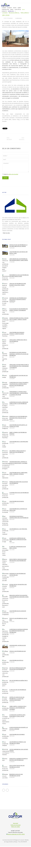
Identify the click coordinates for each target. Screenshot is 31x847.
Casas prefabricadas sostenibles (17, 734)
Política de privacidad (15, 825)
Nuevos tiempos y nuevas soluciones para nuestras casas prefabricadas (17, 560)
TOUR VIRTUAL (18, 9)
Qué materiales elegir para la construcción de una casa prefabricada (18, 517)
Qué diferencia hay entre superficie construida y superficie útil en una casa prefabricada (18, 354)
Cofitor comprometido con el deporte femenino (18, 750)
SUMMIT (19, 7)
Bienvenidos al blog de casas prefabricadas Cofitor (16, 775)
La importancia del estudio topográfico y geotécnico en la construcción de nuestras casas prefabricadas (18, 384)
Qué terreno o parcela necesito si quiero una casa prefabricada (17, 451)
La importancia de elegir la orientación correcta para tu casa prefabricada (18, 402)
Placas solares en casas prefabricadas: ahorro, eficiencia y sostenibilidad (18, 309)
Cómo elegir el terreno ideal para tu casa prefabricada (18, 340)
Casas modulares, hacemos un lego (17, 645)
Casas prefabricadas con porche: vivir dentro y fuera (18, 252)
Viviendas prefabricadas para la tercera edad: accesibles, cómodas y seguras (18, 318)
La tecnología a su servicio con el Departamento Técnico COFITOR (17, 715)
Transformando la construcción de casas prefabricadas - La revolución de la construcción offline (18, 393)
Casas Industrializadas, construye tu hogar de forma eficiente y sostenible (18, 462)
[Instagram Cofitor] (26, 1)
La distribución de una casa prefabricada (19, 492)
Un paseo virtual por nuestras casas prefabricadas (18, 585)
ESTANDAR (9, 7)
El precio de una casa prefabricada (17, 689)
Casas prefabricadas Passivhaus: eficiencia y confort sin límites (16, 333)
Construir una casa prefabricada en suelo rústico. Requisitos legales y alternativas (17, 299)
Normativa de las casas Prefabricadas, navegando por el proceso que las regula (18, 418)
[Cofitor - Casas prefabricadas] (5, 5)
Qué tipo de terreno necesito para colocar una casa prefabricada (17, 668)
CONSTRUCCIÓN (5, 9)
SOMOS (11, 9)
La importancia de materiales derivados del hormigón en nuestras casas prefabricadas (18, 631)
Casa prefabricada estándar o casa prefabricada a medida (17, 742)
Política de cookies (15, 826)
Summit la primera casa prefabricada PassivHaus (18, 433)
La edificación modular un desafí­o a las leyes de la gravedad (18, 728)
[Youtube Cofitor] (28, 1)
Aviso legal (15, 823)
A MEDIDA (4, 7)
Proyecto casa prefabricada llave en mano (18, 619)
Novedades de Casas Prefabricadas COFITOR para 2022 (17, 574)
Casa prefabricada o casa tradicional (18, 529)
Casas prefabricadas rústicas (16, 660)
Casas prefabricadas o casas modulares (18, 441)
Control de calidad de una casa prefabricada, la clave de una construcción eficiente (16, 698)
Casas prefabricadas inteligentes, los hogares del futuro (18, 425)
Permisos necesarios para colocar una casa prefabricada (18, 482)
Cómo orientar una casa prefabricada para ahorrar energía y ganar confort (18, 259)
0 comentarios (18, 18)
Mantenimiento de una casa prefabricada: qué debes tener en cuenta (19, 275)
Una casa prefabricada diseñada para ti (18, 680)
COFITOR (10, 18)
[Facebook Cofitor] (23, 1)
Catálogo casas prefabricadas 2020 (17, 651)
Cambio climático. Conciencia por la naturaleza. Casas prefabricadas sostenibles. (17, 708)
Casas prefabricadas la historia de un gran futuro (18, 509)
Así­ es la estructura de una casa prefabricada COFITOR (16, 766)
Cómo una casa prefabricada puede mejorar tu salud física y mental (17, 284)
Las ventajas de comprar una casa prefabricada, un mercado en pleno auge (17, 539)
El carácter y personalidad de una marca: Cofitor (17, 547)
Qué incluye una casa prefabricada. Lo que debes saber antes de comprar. (18, 245)
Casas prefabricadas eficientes (16, 501)
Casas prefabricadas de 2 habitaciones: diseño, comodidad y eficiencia (18, 473)
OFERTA (14, 7)
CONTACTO (4, 11)
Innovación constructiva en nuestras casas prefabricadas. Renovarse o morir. (19, 596)
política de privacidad (13, 174)
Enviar (5, 177)
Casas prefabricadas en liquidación (17, 611)
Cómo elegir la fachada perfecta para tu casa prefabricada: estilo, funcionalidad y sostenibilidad (19, 366)
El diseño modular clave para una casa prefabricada (18, 376)
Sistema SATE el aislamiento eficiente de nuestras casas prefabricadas (18, 759)
